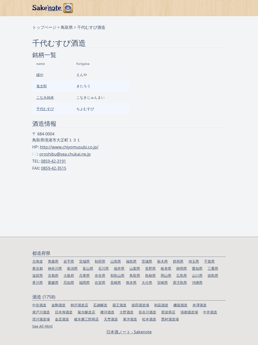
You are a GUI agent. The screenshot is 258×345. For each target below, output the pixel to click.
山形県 (115, 261)
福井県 (119, 268)
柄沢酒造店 (79, 305)
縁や (39, 74)
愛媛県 (53, 282)
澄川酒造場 (41, 319)
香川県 (37, 282)
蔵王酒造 (119, 305)
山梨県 (135, 268)
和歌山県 (117, 275)
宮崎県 (162, 282)
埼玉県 (193, 261)
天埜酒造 (111, 319)
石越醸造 (100, 305)
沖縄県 (197, 282)
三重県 (213, 268)
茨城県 (147, 261)
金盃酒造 (62, 319)
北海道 (37, 261)
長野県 (150, 268)
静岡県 (181, 268)
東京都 (37, 268)
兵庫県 (84, 275)
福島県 (131, 261)
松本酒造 (149, 319)
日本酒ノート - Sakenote (129, 332)
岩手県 (68, 261)
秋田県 (100, 261)
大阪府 (68, 275)
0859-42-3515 (53, 168)
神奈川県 (55, 268)
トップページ (44, 27)
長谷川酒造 (147, 312)
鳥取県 (67, 27)
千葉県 (209, 261)
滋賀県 (37, 275)
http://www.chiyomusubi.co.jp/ (69, 147)
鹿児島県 (180, 282)
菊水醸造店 (86, 312)
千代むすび (45, 108)
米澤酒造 (199, 305)
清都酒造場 (189, 312)
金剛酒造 (58, 305)
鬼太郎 (41, 86)
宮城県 (84, 261)
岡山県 (166, 275)
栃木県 (162, 261)
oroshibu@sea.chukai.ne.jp (65, 154)
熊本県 (131, 282)
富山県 (88, 268)
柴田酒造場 (140, 305)
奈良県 (100, 275)
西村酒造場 (170, 319)
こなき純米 (45, 97)
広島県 (181, 275)
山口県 (197, 275)
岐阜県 (166, 268)
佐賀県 (100, 282)
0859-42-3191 (53, 161)
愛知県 (197, 268)
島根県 (150, 275)
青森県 (53, 261)
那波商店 (168, 312)
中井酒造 (210, 312)
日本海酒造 (64, 312)
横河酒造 (107, 312)
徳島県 (213, 275)
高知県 (68, 282)
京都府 (53, 275)
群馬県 (178, 261)
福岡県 (84, 282)
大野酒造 (126, 312)
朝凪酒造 (161, 305)
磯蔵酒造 (180, 305)
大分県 (147, 282)
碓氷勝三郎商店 (86, 319)
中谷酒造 (39, 305)
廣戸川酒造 (41, 312)
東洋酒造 (130, 319)
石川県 (103, 268)
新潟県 (72, 268)
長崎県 (115, 282)
